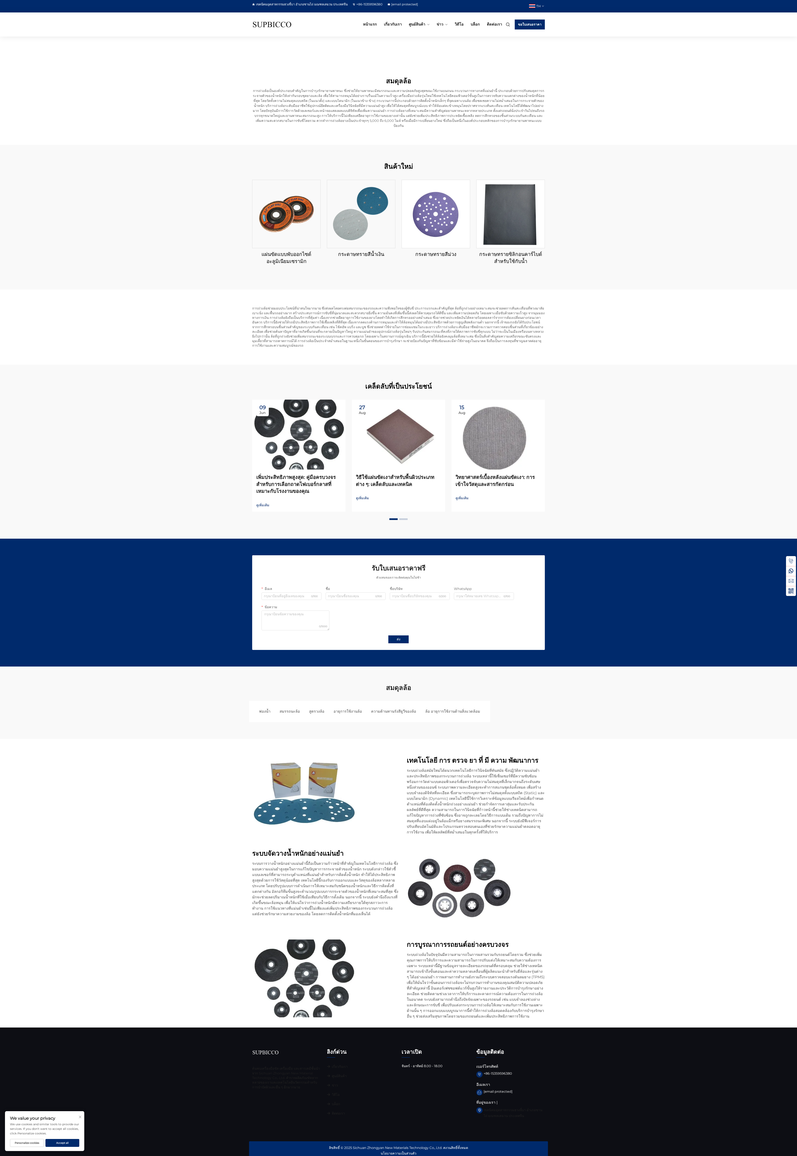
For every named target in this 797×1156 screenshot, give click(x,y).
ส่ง (398, 639)
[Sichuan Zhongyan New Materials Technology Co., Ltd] (274, 24)
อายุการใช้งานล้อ (348, 711)
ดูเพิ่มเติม (262, 505)
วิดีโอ (459, 24)
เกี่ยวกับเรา (393, 24)
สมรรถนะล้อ (290, 711)
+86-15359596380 (369, 4)
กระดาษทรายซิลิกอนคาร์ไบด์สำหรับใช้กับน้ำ (510, 257)
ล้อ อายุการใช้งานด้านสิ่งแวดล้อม (452, 711)
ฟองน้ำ (264, 711)
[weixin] (791, 591)
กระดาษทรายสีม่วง (435, 254)
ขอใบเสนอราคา (530, 24)
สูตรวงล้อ (316, 711)
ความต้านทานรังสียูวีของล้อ (393, 711)
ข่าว (440, 24)
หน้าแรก (370, 24)
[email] (791, 581)
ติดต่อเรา (494, 24)
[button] (393, 519)
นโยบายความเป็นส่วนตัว (398, 1153)
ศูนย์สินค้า (417, 24)
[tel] (791, 561)
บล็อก (475, 24)
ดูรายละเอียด (286, 214)
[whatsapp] (791, 571)
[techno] (265, 1052)
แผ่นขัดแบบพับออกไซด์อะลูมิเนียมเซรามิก (286, 257)
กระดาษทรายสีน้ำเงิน (361, 254)
